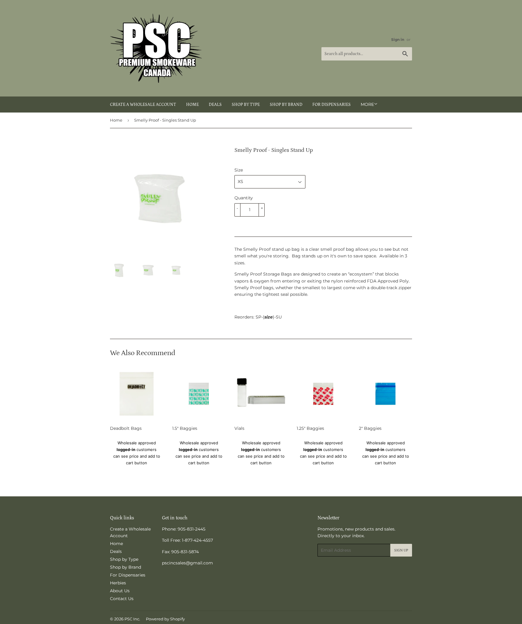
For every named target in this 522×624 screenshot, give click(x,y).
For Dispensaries (331, 104)
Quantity (243, 198)
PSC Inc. (132, 618)
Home (192, 104)
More (367, 104)
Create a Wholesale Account (143, 104)
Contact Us (122, 598)
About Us (120, 590)
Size (238, 170)
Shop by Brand (286, 104)
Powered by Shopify (165, 618)
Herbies (118, 583)
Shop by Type (246, 104)
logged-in (126, 449)
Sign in (397, 39)
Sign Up (401, 550)
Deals (215, 104)
